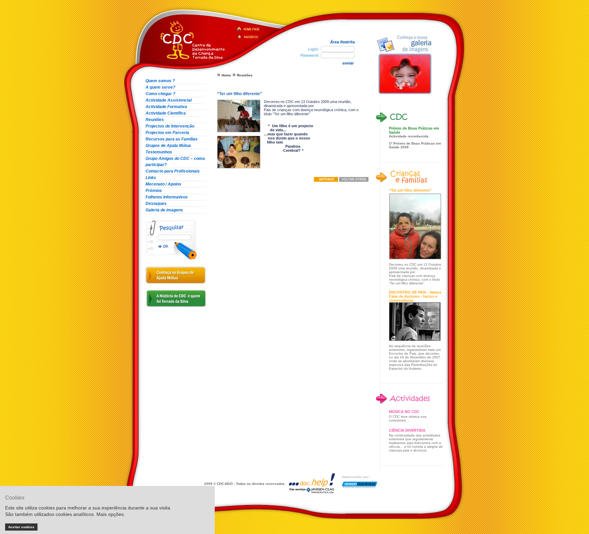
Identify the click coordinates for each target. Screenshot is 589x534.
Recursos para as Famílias (172, 139)
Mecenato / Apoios (163, 184)
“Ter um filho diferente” (410, 190)
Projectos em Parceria (167, 132)
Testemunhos (159, 152)
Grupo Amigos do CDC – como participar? (175, 161)
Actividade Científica (166, 113)
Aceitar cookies (21, 527)
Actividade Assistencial (169, 100)
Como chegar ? (160, 93)
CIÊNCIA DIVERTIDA (407, 430)
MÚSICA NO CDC (404, 412)
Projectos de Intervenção (170, 126)
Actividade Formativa (166, 106)
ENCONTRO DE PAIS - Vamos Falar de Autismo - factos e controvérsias (415, 296)
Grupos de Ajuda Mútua (168, 145)
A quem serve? (160, 87)
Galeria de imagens (164, 210)
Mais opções (110, 514)
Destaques (156, 203)
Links (151, 177)
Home (226, 75)
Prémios (154, 190)
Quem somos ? (160, 80)
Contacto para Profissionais (173, 171)
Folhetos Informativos (167, 197)
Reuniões (155, 119)
